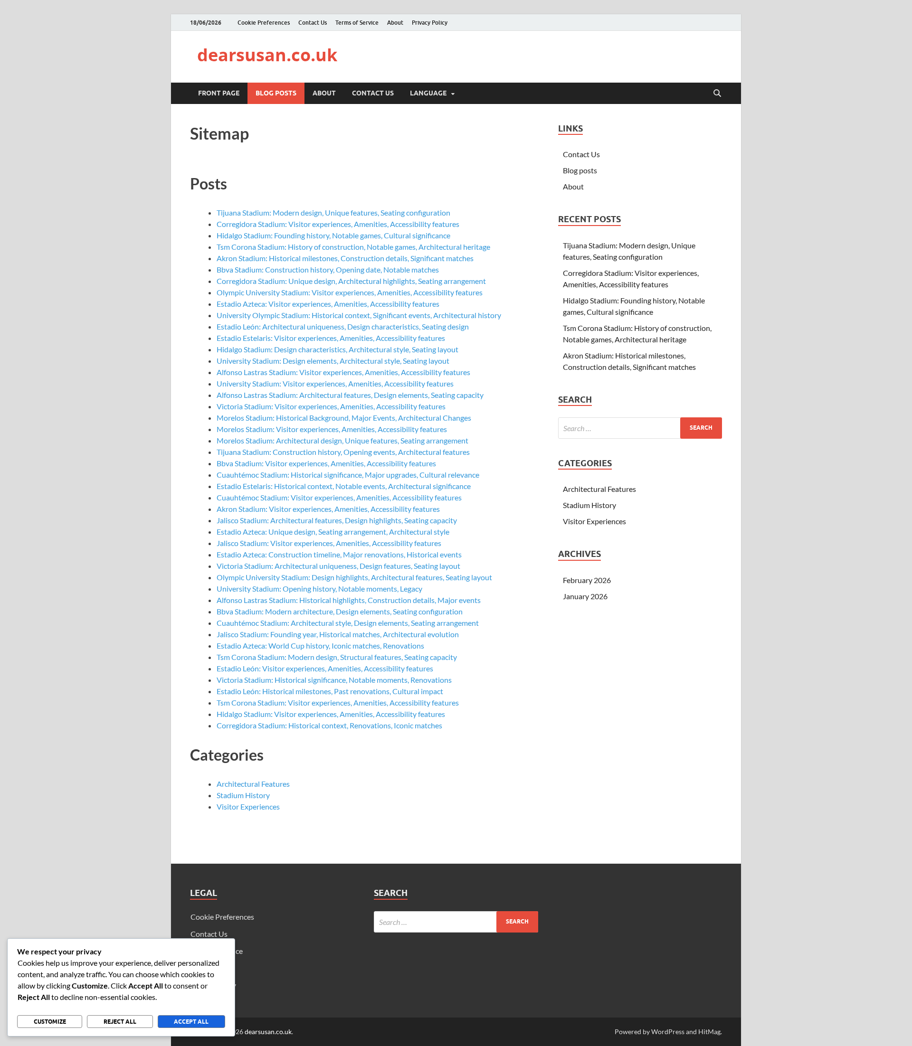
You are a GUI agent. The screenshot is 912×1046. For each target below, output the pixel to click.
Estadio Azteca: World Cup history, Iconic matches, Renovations (320, 645)
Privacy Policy (429, 22)
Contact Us (312, 22)
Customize (50, 1021)
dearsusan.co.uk (267, 54)
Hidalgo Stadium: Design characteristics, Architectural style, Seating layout (337, 349)
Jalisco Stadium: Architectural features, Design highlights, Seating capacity (337, 520)
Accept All (191, 1021)
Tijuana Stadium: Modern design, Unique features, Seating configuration (333, 212)
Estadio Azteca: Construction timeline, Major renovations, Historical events (339, 554)
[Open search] (717, 93)
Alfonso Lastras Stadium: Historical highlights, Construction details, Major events (349, 599)
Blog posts (276, 93)
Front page (218, 93)
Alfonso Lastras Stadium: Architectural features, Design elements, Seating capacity (350, 394)
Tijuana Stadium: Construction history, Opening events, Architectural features (343, 451)
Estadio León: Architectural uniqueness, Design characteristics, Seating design (343, 326)
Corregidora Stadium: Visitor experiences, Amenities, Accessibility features (338, 223)
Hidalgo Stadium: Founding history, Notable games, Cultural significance (333, 235)
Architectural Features (253, 783)
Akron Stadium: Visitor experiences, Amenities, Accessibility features (328, 508)
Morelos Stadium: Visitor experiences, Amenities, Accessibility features (332, 428)
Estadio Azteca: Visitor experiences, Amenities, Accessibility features (328, 303)
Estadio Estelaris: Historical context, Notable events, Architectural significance (344, 485)
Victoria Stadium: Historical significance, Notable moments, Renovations (334, 679)
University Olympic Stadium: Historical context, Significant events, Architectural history (359, 315)
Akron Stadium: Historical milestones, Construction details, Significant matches (345, 258)
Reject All (120, 1021)
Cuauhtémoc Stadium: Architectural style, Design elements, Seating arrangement (348, 622)
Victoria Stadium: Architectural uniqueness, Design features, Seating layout (338, 565)
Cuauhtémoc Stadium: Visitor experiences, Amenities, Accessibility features (339, 497)
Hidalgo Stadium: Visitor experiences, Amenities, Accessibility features (331, 713)
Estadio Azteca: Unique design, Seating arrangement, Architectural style (333, 531)
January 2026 (585, 596)
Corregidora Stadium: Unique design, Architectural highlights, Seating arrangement (351, 280)
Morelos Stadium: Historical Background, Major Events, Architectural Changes (344, 417)
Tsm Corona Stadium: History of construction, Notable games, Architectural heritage (353, 246)
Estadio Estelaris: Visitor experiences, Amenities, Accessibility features (331, 337)
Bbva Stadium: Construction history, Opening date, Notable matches (328, 269)
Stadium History (243, 795)
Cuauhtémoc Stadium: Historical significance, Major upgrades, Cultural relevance (348, 474)
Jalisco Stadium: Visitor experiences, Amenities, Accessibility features (329, 542)
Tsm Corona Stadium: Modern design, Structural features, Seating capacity (337, 656)
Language (428, 93)
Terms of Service (357, 22)
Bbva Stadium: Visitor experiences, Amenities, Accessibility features (326, 463)
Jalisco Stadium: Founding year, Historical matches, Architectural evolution (338, 634)
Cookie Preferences (264, 22)
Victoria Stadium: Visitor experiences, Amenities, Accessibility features (331, 406)
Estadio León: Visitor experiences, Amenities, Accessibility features (325, 668)
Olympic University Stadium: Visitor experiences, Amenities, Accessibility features (350, 292)
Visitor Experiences (248, 806)
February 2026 (587, 579)
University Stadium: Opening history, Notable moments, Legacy (319, 588)
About (395, 22)
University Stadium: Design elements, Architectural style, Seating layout (333, 360)
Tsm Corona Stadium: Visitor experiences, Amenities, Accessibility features (338, 702)
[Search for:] (640, 428)
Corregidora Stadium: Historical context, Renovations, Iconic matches (329, 725)
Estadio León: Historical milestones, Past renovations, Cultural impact (330, 691)
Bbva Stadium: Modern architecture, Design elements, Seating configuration (340, 611)
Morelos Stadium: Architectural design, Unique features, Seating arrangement (342, 440)
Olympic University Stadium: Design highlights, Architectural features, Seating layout (354, 577)
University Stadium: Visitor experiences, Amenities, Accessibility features (335, 383)
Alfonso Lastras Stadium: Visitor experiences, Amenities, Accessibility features (343, 372)
